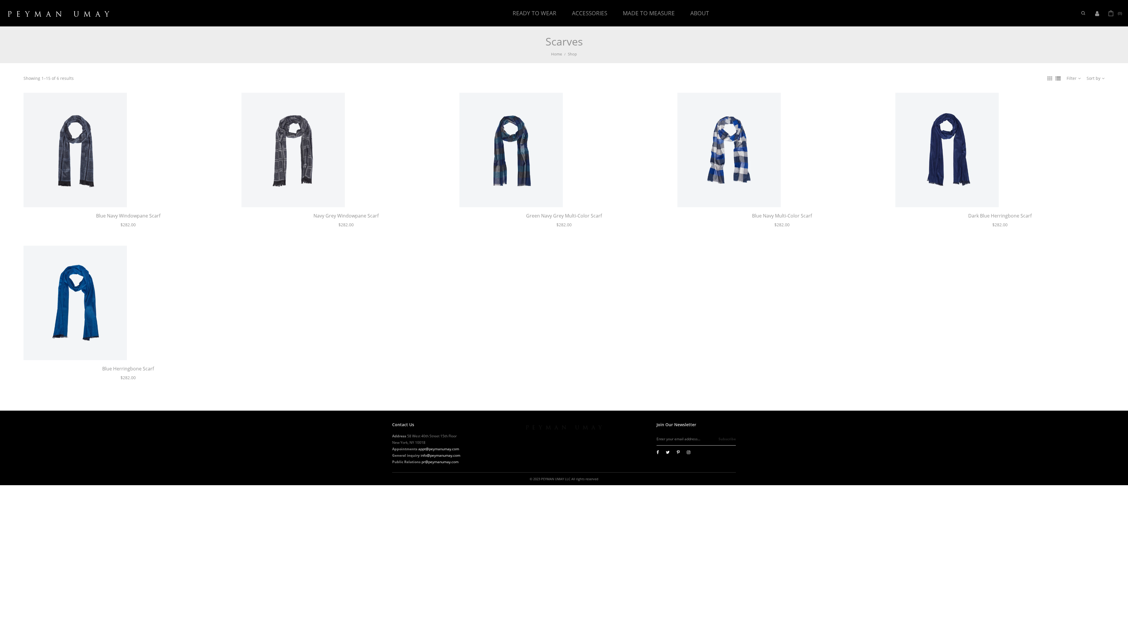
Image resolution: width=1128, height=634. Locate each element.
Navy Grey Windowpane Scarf (346, 216)
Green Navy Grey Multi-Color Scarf (564, 216)
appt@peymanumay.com (438, 448)
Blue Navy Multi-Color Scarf (782, 216)
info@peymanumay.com (440, 455)
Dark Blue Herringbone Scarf (1000, 216)
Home (556, 54)
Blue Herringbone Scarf (128, 368)
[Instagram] (688, 452)
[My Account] (1098, 13)
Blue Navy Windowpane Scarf (128, 216)
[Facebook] (658, 452)
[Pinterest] (678, 452)
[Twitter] (668, 452)
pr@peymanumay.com (440, 461)
